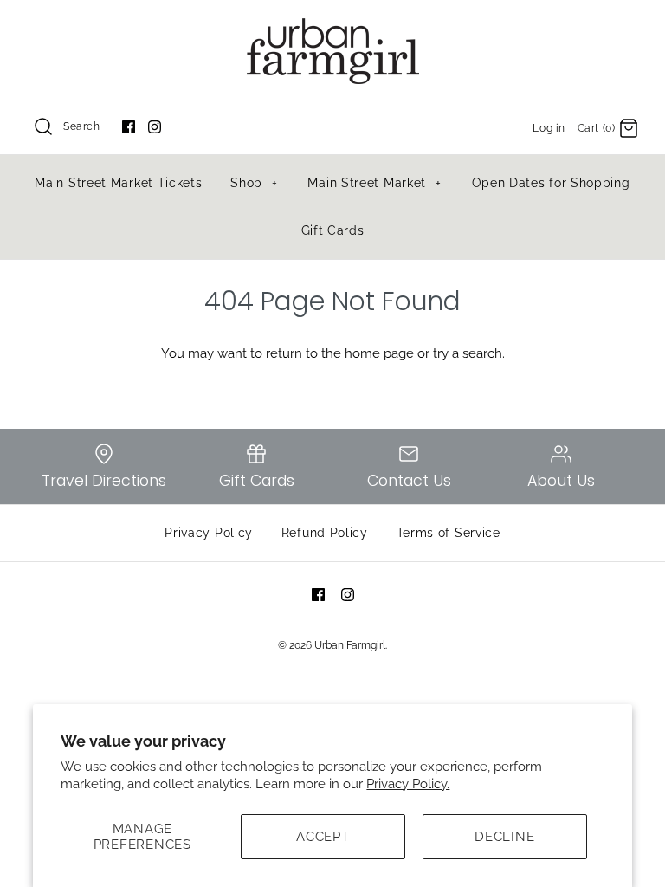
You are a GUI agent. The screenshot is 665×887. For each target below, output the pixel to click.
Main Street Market (374, 183)
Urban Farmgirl (349, 645)
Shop (254, 183)
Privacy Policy (209, 533)
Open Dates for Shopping (551, 183)
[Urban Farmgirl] (332, 28)
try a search (467, 353)
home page (379, 353)
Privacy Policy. (407, 784)
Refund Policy (324, 533)
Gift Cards (333, 230)
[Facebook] (128, 126)
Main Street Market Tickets (118, 183)
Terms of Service (448, 533)
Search (81, 126)
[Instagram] (154, 126)
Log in (549, 128)
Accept (323, 837)
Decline (504, 837)
